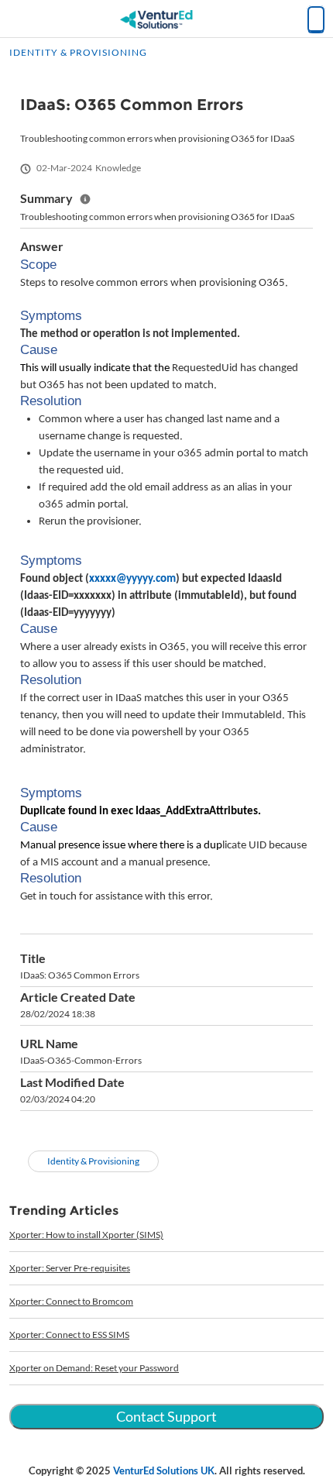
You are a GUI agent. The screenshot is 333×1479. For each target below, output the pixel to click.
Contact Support (166, 1416)
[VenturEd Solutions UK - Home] (166, 19)
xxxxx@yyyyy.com (132, 579)
